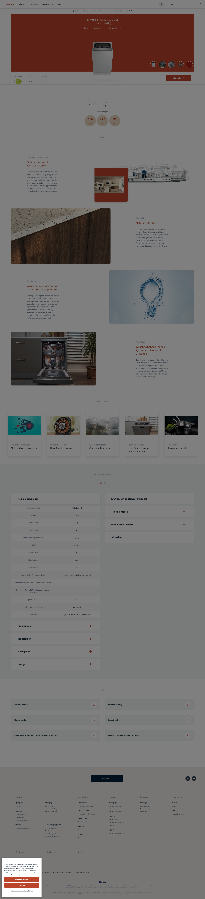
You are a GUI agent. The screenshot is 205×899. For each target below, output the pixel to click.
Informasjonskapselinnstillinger (22, 891)
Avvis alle (21, 885)
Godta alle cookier (21, 879)
